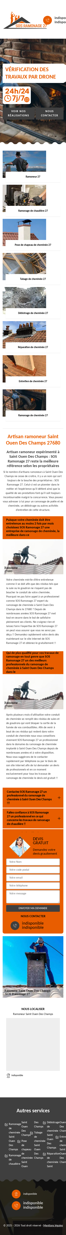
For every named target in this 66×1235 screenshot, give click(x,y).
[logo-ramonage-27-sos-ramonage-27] (19, 20)
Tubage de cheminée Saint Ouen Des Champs (35, 1145)
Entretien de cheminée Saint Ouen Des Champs (61, 1150)
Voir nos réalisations (18, 113)
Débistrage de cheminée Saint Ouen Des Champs (48, 1135)
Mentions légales (53, 1225)
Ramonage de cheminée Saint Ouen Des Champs (10, 1137)
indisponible (33, 923)
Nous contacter (49, 113)
